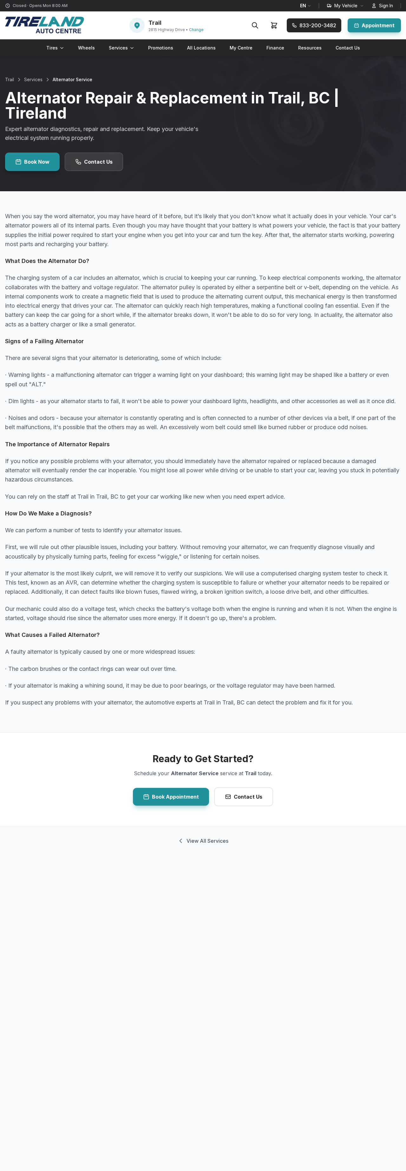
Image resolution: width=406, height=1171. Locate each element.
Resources (310, 47)
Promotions (160, 47)
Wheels (86, 47)
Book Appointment (175, 797)
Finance (275, 47)
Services (118, 47)
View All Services (207, 841)
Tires (52, 47)
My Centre (241, 47)
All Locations (201, 47)
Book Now (36, 162)
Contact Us (348, 47)
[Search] (255, 25)
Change (196, 29)
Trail (9, 79)
